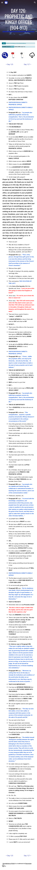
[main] (18, 20)
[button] (2, 2)
